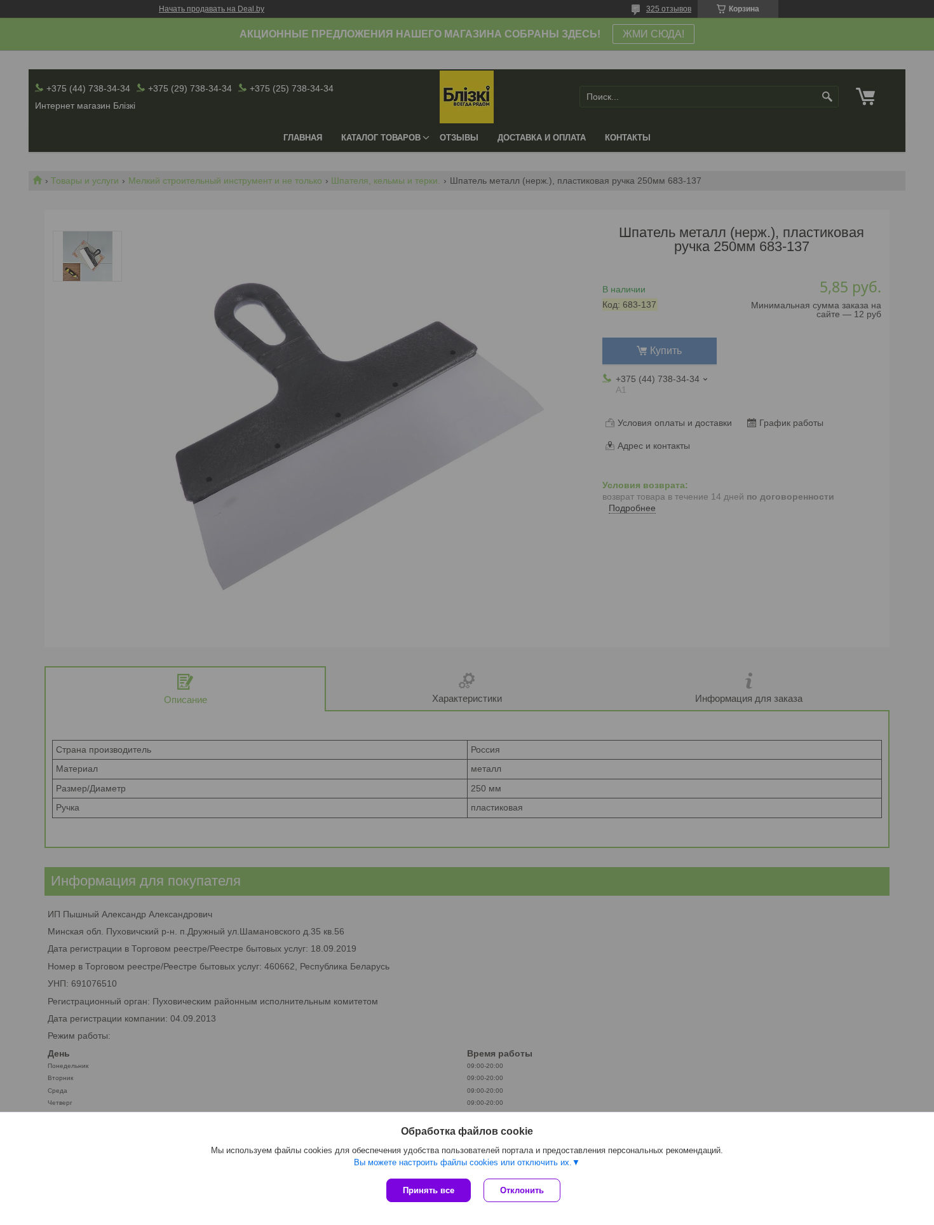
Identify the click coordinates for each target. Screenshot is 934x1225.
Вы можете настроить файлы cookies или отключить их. (463, 1162)
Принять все (428, 1190)
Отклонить (522, 1190)
